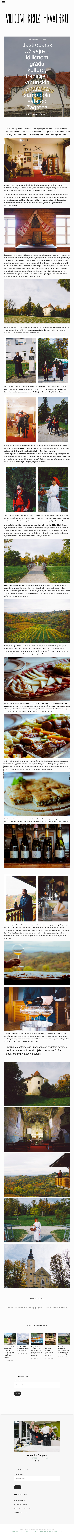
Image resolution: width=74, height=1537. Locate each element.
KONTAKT (43, 1531)
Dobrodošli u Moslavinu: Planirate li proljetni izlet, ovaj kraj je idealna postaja (64, 1350)
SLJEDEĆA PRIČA (69, 775)
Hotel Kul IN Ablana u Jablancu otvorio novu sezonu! (23, 1348)
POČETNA (15, 1531)
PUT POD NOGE (40, 39)
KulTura (28, 1307)
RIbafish (34, 1307)
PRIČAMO (31, 39)
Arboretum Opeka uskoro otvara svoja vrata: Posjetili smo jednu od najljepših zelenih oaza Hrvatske (9, 1352)
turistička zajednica (45, 1307)
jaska (12, 1307)
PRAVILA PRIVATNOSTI (54, 1531)
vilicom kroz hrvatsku (61, 1307)
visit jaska (37, 1308)
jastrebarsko (20, 1307)
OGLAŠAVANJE (24, 1531)
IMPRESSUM (35, 1531)
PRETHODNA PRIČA (3, 771)
